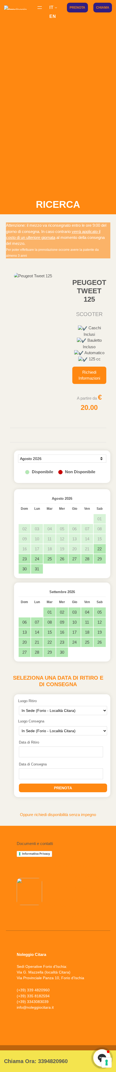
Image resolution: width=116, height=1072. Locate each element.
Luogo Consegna (31, 721)
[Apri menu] (39, 7)
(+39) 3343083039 (33, 1001)
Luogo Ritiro (27, 701)
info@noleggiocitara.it (35, 1007)
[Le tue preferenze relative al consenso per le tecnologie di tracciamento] (106, 1062)
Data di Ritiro (29, 742)
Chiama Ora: (36, 1061)
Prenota (77, 7)
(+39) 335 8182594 (33, 996)
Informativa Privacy (36, 854)
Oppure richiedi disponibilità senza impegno (58, 815)
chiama (102, 7)
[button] (16, 1023)
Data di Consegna (33, 764)
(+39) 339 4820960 (33, 990)
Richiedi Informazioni (89, 375)
